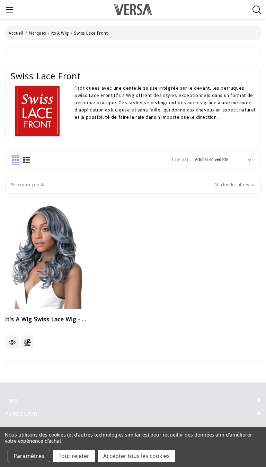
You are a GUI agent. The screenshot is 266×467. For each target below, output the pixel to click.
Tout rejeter (74, 456)
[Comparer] (27, 342)
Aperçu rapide (12, 342)
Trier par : (181, 159)
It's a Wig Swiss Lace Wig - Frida (46, 319)
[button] (133, 185)
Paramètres (29, 456)
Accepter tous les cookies (136, 456)
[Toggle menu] (9, 9)
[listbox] (224, 159)
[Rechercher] (256, 10)
